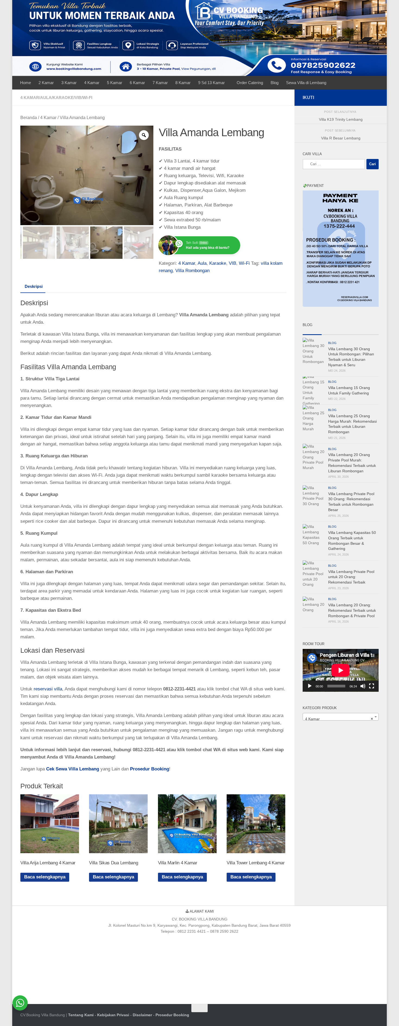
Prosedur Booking (172, 1015)
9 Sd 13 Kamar (211, 82)
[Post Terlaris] (331, 332)
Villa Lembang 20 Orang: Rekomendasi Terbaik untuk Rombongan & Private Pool (352, 610)
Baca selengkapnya (44, 877)
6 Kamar (137, 82)
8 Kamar (183, 82)
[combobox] (341, 717)
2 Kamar (46, 82)
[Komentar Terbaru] (350, 332)
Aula (46, 97)
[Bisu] (363, 686)
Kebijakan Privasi (113, 1015)
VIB (78, 97)
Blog (274, 82)
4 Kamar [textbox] (339, 719)
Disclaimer (142, 1015)
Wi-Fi (87, 97)
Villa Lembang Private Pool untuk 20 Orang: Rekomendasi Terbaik (351, 576)
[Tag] (369, 332)
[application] (341, 670)
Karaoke (63, 97)
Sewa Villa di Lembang (306, 82)
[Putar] (309, 686)
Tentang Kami (81, 1015)
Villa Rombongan (192, 270)
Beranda (28, 117)
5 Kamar (114, 82)
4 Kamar (91, 82)
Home (25, 82)
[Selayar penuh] (371, 686)
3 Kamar (69, 82)
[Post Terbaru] (312, 332)
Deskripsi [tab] (34, 286)
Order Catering (250, 82)
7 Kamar (160, 82)
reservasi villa (48, 689)
